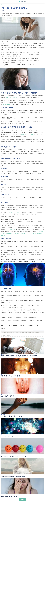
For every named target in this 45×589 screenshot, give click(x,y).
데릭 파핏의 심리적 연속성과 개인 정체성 (11, 416)
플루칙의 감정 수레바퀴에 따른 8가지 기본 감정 (13, 456)
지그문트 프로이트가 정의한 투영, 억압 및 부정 (13, 476)
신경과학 (2, 4)
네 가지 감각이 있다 (8, 104)
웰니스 (2, 374)
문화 (1, 474)
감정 (1, 454)
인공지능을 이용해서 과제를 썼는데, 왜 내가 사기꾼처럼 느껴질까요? (19, 356)
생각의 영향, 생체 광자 (7, 436)
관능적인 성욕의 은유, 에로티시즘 (10, 396)
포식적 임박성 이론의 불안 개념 (9, 496)
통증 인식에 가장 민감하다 (27, 134)
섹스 (1, 394)
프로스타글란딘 (12, 229)
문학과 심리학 (3, 414)
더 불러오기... (22, 499)
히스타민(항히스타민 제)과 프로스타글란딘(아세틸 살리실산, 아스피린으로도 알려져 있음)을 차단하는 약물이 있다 (22, 233)
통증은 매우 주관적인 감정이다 (14, 212)
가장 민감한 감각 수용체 (11, 97)
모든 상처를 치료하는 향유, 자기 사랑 (10, 376)
